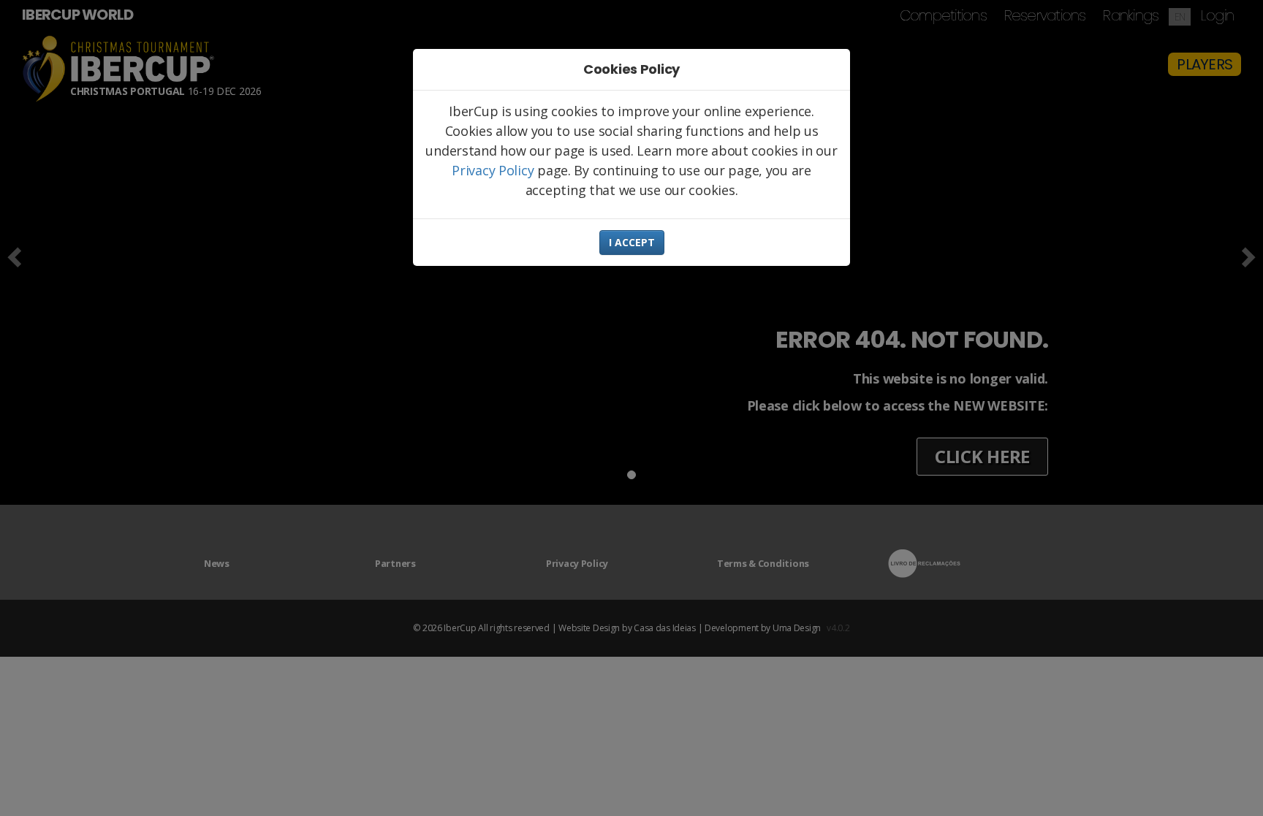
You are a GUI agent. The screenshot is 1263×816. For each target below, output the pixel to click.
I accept (632, 242)
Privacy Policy (493, 170)
